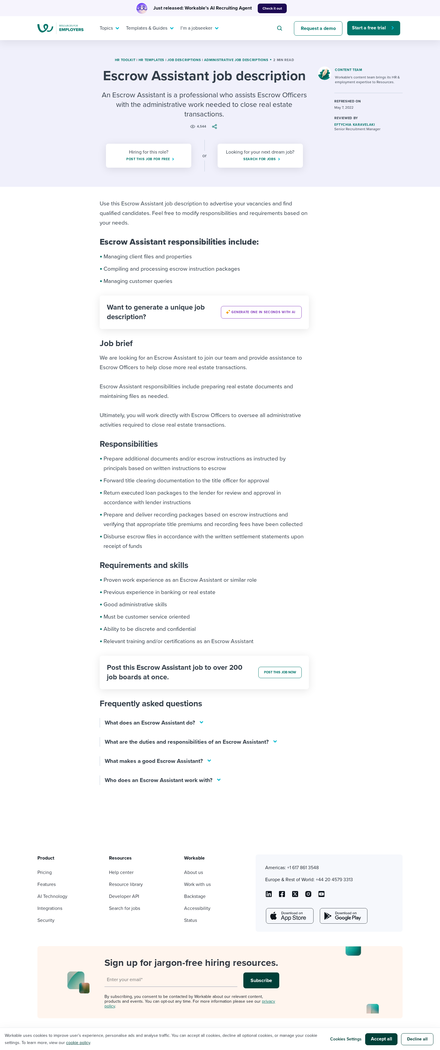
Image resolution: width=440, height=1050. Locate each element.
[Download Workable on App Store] (289, 916)
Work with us (197, 884)
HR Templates (151, 60)
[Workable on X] (308, 896)
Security (45, 920)
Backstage (195, 896)
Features (46, 884)
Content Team (348, 70)
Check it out (272, 8)
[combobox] (280, 28)
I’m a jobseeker (196, 28)
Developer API (124, 896)
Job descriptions (184, 60)
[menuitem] (108, 28)
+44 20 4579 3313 (334, 880)
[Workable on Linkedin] (268, 896)
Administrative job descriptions (236, 60)
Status (190, 920)
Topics (106, 28)
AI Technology (52, 896)
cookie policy (78, 1042)
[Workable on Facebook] (282, 896)
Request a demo (318, 28)
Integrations (49, 908)
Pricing (44, 872)
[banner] (204, 312)
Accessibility (197, 908)
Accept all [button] (381, 1039)
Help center (121, 872)
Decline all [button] (417, 1039)
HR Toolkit (125, 60)
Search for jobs (124, 908)
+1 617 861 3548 (303, 868)
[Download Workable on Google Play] (343, 916)
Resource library (126, 884)
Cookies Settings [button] (346, 1039)
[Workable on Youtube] (295, 896)
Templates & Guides (146, 28)
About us (193, 872)
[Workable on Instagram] (321, 896)
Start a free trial (369, 28)
